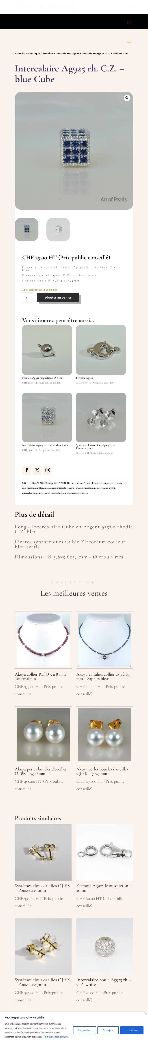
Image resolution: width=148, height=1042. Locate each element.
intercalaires (57, 492)
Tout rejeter (108, 1030)
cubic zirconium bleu (32, 487)
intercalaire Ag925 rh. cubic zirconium (76, 487)
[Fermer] (145, 1013)
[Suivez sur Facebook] (26, 470)
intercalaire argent (106, 487)
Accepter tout (131, 1030)
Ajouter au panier (58, 297)
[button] (127, 98)
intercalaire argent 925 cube (36, 492)
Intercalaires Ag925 (67, 53)
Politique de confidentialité (56, 1036)
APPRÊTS (47, 53)
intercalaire (50, 487)
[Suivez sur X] (37, 470)
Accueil (19, 53)
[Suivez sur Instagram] (47, 470)
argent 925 (117, 482)
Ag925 (107, 482)
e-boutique (33, 53)
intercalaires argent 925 (76, 492)
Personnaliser (84, 1030)
